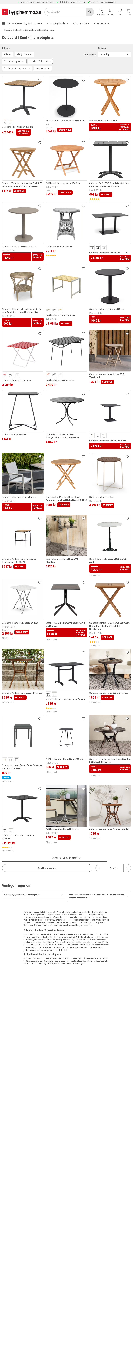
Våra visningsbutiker (56, 23)
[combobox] (113, 868)
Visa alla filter (43, 68)
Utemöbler (29, 30)
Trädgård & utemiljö (13, 30)
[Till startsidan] (21, 12)
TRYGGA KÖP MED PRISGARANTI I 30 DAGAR (37, 2)
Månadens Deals (101, 23)
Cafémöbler (42, 30)
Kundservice (101, 14)
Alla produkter (14, 23)
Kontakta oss (34, 23)
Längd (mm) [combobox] (23, 54)
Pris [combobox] (6, 54)
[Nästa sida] (127, 868)
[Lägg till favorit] (40, 80)
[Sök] (90, 12)
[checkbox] (14, 61)
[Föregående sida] (99, 868)
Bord (52, 30)
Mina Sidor (111, 14)
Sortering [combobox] (104, 54)
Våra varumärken (81, 23)
